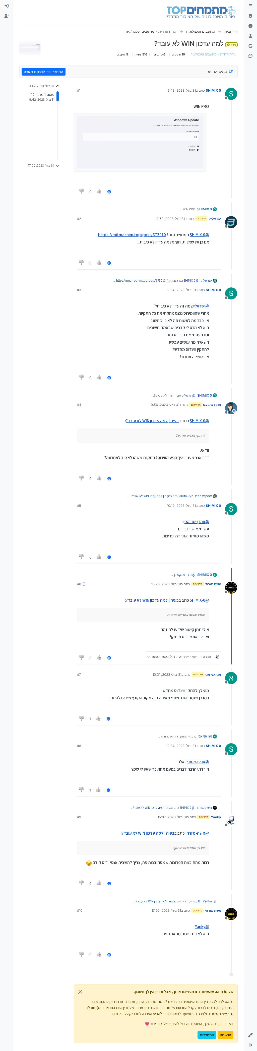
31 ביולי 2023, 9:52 (170, 219)
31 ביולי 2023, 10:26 (166, 584)
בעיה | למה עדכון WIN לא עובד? (152, 420)
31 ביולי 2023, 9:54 (181, 290)
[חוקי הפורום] (250, 6)
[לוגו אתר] (201, 12)
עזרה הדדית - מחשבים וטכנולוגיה (213, 54)
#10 (79, 910)
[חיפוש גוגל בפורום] (250, 46)
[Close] (80, 992)
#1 (78, 90)
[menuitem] (6, 6)
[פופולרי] (250, 16)
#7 (79, 674)
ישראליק (215, 219)
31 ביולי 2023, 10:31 (167, 674)
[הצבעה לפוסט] (99, 191)
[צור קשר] (250, 56)
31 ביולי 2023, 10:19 (181, 506)
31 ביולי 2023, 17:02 (166, 910)
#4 (79, 405)
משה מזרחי (213, 584)
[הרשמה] (6, 16)
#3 (79, 290)
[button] (250, 1035)
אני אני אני (213, 674)
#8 (79, 746)
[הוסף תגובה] (109, 192)
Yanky (216, 817)
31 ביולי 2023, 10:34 (181, 746)
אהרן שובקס (212, 405)
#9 (79, 817)
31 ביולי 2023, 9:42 (181, 90)
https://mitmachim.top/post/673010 (132, 234)
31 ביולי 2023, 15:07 (172, 817)
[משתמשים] (250, 36)
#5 (79, 506)
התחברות (207, 1035)
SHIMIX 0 (213, 90)
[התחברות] (6, 6)
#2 (79, 219)
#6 (79, 584)
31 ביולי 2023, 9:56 (165, 405)
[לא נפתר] (250, 26)
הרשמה (225, 1035)
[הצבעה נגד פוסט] (81, 191)
